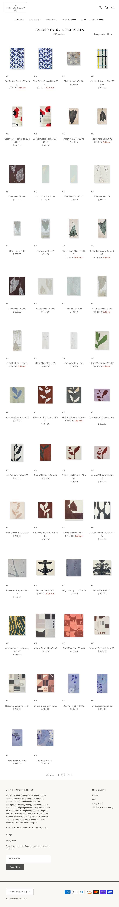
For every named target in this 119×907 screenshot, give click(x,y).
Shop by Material (69, 19)
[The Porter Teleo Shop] (15, 7)
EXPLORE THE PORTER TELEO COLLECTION (26, 828)
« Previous (50, 775)
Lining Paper (97, 803)
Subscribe (15, 867)
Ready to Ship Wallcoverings (92, 19)
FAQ (94, 799)
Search (95, 795)
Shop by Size (51, 19)
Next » (71, 775)
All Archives (19, 19)
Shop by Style (35, 19)
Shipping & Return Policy (102, 807)
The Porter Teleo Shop (18, 898)
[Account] (99, 7)
